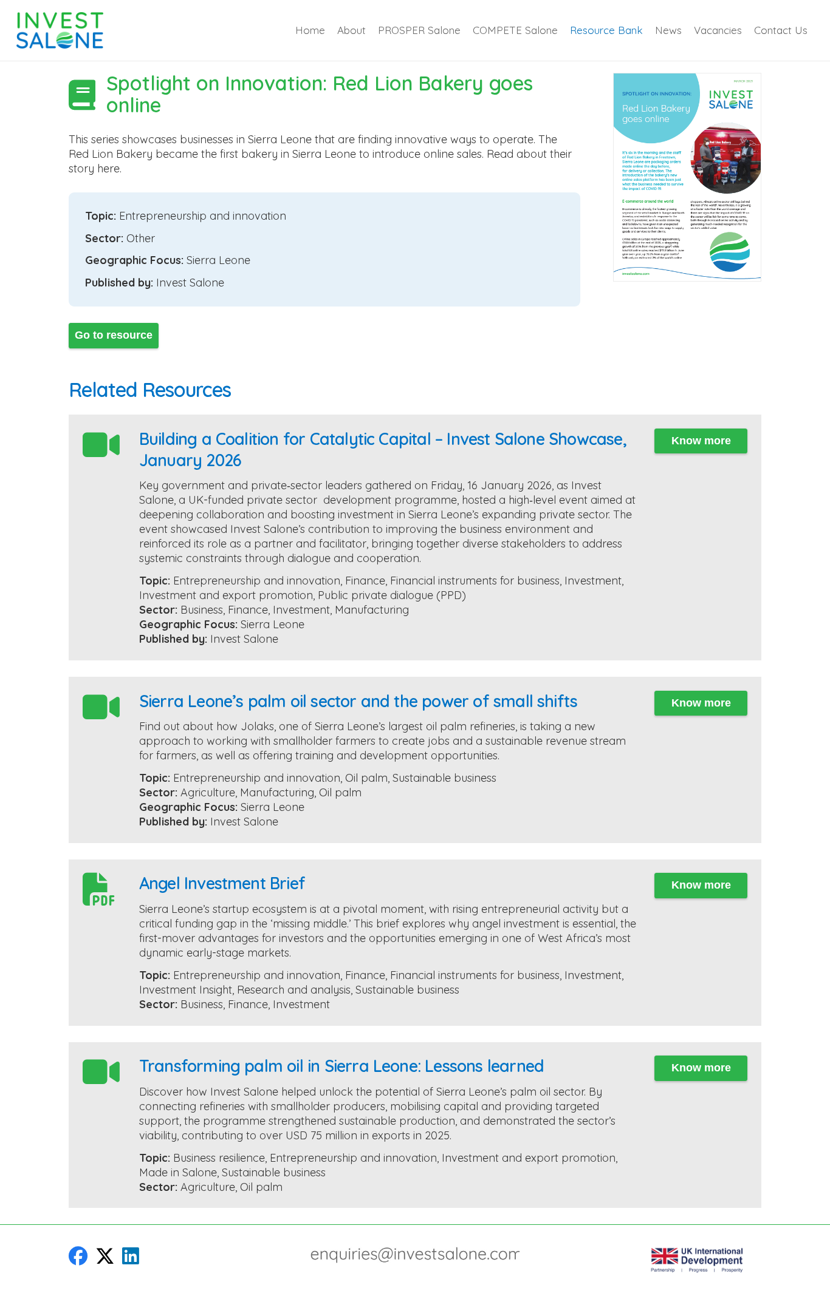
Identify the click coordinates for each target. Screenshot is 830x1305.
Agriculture (207, 792)
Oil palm (366, 778)
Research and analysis (294, 990)
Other (140, 238)
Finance (365, 581)
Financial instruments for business (475, 581)
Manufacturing (372, 610)
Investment (593, 581)
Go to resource (114, 335)
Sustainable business (444, 778)
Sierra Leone (218, 260)
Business (201, 610)
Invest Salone (190, 283)
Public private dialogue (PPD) (392, 595)
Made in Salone (178, 1172)
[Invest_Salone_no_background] (59, 30)
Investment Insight (185, 990)
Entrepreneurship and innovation (202, 216)
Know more (701, 441)
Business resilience (219, 1158)
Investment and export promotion (226, 595)
